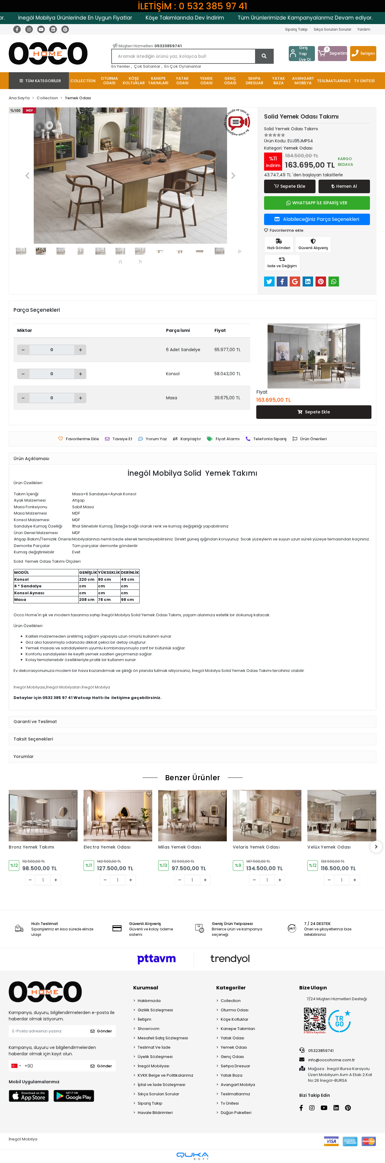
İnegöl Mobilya (96, 687)
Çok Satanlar (147, 66)
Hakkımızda (149, 1001)
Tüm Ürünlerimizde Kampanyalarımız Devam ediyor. (287, 17)
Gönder (104, 1031)
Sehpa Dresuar (235, 1066)
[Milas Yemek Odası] (192, 815)
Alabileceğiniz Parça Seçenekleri (320, 219)
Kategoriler (231, 987)
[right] (376, 846)
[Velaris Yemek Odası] (267, 815)
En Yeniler (120, 66)
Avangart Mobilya (238, 1084)
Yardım (363, 29)
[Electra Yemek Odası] (118, 815)
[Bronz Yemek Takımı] (43, 815)
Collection (231, 1001)
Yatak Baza (231, 1075)
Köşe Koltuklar (234, 1019)
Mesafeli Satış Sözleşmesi (163, 1038)
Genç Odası (232, 1056)
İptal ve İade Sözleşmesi (161, 1084)
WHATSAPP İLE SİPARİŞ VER (319, 203)
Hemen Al (346, 186)
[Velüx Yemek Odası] (341, 815)
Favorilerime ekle (286, 230)
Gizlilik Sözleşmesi (155, 1010)
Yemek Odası (234, 1047)
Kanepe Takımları (238, 1029)
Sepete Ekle (292, 186)
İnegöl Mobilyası (29, 687)
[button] (332, 53)
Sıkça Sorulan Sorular (332, 29)
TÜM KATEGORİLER (43, 81)
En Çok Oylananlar (182, 66)
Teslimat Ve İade (154, 1047)
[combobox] (16, 1065)
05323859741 (320, 1050)
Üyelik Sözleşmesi (155, 1056)
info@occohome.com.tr (331, 1060)
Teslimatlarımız (235, 1094)
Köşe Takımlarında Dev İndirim (167, 17)
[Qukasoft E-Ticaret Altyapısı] (192, 1156)
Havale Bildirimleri (155, 1112)
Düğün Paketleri (236, 1112)
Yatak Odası (232, 1038)
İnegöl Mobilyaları (63, 687)
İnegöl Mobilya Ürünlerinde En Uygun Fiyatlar (57, 17)
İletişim (368, 53)
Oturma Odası (234, 1010)
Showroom (148, 1029)
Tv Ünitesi (230, 1103)
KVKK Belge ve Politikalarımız (165, 1075)
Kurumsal (145, 987)
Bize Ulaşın (313, 987)
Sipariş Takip (296, 29)
